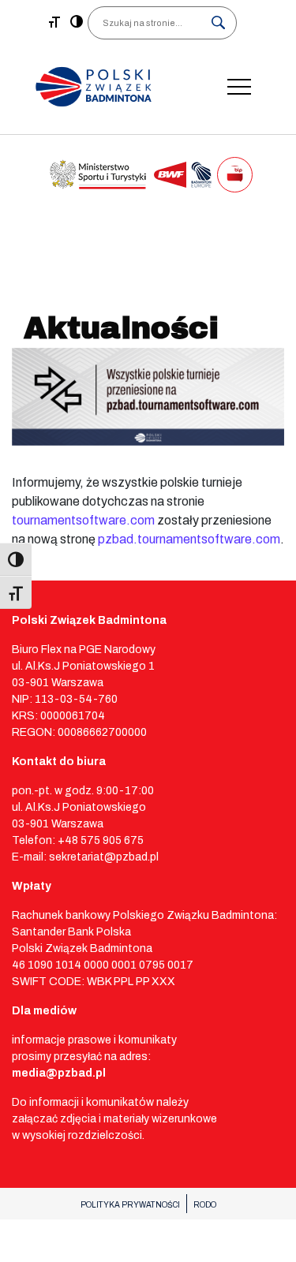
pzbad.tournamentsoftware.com (189, 539)
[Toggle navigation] (239, 86)
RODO (204, 1204)
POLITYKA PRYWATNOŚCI (130, 1204)
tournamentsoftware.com (83, 520)
